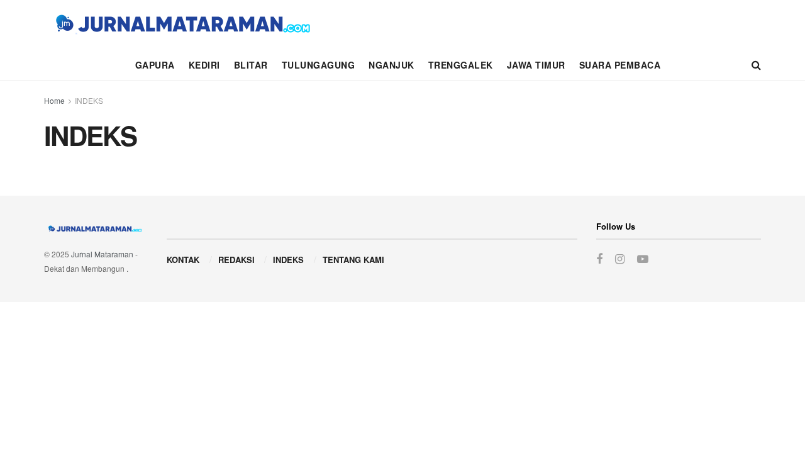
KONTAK (183, 260)
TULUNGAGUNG (318, 65)
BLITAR (251, 65)
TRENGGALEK (460, 65)
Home (54, 100)
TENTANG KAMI (353, 260)
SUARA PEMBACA (620, 65)
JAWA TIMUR (536, 65)
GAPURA (155, 65)
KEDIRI (204, 65)
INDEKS (89, 100)
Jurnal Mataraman (102, 254)
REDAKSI (236, 260)
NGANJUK (391, 65)
